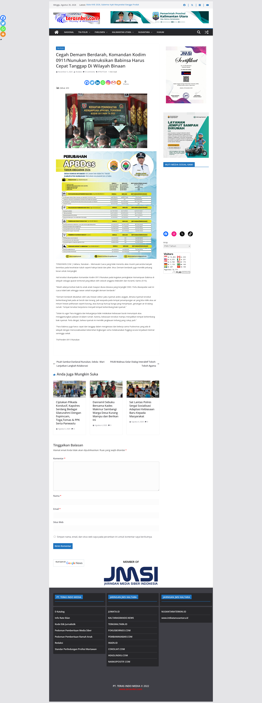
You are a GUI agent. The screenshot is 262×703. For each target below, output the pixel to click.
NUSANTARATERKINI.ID (173, 611)
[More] (118, 80)
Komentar (59, 458)
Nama (57, 495)
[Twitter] (92, 80)
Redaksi (79, 72)
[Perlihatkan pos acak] (206, 32)
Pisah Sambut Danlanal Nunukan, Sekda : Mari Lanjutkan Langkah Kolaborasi (80, 363)
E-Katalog (60, 611)
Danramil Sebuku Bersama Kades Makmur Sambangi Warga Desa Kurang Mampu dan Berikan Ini (105, 411)
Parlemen (100, 32)
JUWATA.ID (114, 611)
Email (57, 508)
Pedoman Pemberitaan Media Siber (73, 630)
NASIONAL (69, 32)
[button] (89, 32)
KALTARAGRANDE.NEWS (121, 617)
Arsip (165, 242)
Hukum (160, 32)
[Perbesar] (205, 47)
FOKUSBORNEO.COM (119, 630)
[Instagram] (108, 80)
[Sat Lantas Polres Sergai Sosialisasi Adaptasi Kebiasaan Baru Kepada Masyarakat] (143, 382)
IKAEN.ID (113, 642)
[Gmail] (113, 80)
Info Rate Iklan (62, 617)
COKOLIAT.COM (116, 649)
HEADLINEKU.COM (118, 655)
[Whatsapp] (102, 80)
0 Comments (90, 72)
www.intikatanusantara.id (174, 617)
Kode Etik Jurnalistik (65, 624)
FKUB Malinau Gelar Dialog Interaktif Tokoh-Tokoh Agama (133, 363)
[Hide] (1, 39)
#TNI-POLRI (102, 72)
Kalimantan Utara (121, 32)
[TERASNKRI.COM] (56, 32)
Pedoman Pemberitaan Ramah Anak (73, 636)
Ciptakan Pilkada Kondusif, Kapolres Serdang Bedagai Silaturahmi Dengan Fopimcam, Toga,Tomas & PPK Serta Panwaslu (68, 412)
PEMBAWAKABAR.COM (120, 636)
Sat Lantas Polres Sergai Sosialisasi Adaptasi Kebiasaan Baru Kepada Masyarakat (141, 409)
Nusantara (144, 32)
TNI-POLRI (83, 32)
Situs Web (58, 522)
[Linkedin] (97, 80)
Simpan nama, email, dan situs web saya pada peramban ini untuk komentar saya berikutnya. (104, 536)
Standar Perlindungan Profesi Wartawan (76, 649)
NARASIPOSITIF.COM (119, 661)
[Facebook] (86, 80)
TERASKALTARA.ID (117, 624)
